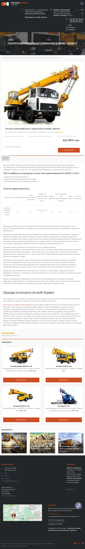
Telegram (71, 27)
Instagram (71, 30)
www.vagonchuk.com (9, 496)
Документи (70, 489)
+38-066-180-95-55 (76, 20)
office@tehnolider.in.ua (11, 481)
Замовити (69, 150)
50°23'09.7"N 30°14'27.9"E (35, 13)
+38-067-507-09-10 (76, 22)
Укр (82, 10)
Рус (77, 10)
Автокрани (17, 146)
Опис (6, 158)
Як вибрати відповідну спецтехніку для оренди (41, 447)
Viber (70, 25)
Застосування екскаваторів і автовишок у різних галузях (70, 446)
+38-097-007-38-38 (76, 19)
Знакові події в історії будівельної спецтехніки (13, 447)
